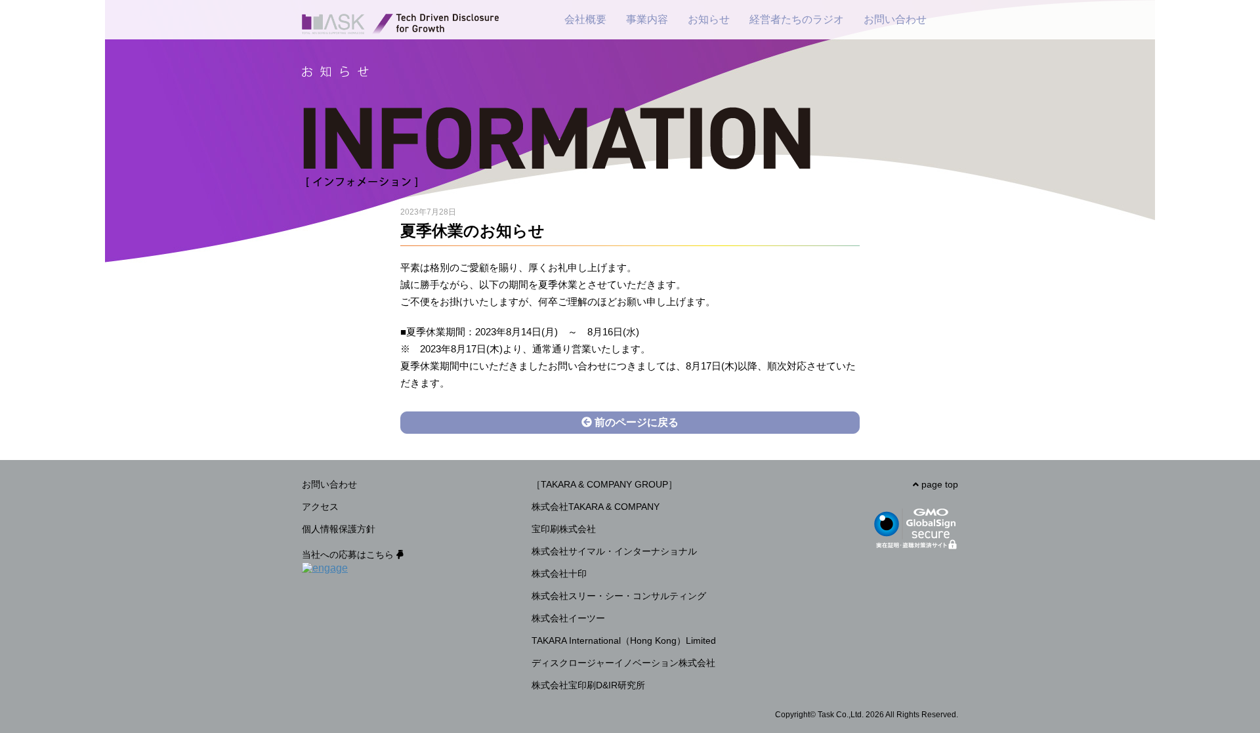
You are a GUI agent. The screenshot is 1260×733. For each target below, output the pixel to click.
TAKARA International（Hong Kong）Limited (624, 640)
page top (938, 484)
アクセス (320, 506)
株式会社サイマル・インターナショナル (614, 551)
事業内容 (647, 19)
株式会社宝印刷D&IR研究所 (588, 685)
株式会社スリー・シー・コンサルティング (619, 596)
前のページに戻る (635, 422)
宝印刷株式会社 (564, 529)
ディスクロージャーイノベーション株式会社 (623, 663)
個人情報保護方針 (338, 529)
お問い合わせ (895, 19)
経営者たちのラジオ (796, 19)
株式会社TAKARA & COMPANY (596, 506)
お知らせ (709, 19)
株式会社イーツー (568, 618)
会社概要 (585, 19)
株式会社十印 (559, 573)
